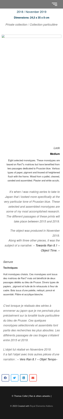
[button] (5, 377)
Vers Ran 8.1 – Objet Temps (38, 359)
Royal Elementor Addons (41, 406)
